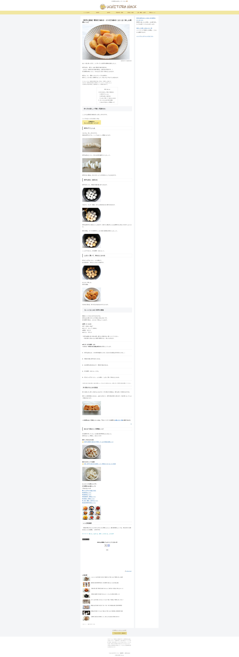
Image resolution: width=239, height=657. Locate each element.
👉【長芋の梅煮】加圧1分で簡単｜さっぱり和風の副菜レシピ (97, 442)
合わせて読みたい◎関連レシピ (108, 102)
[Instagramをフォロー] (108, 545)
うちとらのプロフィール (114, 653)
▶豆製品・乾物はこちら (88, 498)
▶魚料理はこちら (86, 494)
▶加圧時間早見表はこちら (89, 502)
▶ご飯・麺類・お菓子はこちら (90, 500)
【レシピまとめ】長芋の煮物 (106, 100)
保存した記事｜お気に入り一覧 (144, 28)
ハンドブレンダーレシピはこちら (144, 36)
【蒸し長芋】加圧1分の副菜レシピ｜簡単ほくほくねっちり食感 (99, 464)
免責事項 (121, 653)
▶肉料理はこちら (86, 492)
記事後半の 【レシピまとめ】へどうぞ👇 (91, 122)
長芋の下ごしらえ (105, 94)
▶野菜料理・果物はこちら (89, 496)
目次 (105, 89)
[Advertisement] (107, 559)
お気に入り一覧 (119, 420)
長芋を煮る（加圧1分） (106, 96)
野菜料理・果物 (86, 539)
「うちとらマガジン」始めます (119, 633)
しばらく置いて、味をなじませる (108, 98)
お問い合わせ (127, 653)
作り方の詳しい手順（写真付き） (107, 92)
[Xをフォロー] (106, 545)
